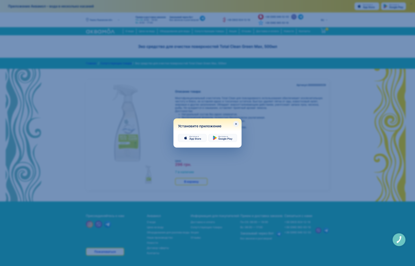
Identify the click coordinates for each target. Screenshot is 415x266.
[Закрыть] (236, 124)
